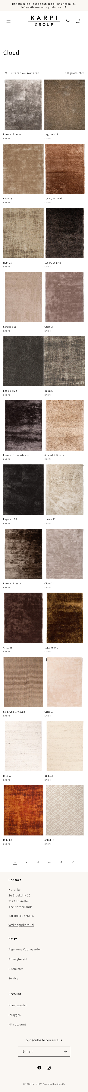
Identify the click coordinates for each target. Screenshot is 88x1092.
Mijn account (17, 1024)
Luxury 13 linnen (13, 134)
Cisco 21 (49, 583)
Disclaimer (16, 969)
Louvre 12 (50, 519)
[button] (8, 20)
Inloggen (15, 1015)
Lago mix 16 (51, 134)
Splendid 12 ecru (54, 455)
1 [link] (15, 862)
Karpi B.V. (37, 1084)
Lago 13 (7, 198)
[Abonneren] (65, 1052)
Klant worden (18, 1005)
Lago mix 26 (10, 519)
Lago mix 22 (10, 390)
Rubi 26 (48, 390)
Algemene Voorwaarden (25, 949)
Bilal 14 (48, 775)
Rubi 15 (7, 262)
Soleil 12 (49, 839)
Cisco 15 (49, 326)
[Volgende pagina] (73, 861)
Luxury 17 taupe (12, 583)
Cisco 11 (49, 711)
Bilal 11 (7, 775)
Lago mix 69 (51, 647)
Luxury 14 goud (53, 198)
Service (13, 978)
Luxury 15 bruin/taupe (16, 455)
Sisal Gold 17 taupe (14, 711)
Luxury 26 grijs (52, 262)
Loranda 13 (9, 326)
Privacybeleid (18, 959)
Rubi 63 (7, 839)
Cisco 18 (8, 647)
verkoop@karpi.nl (21, 925)
